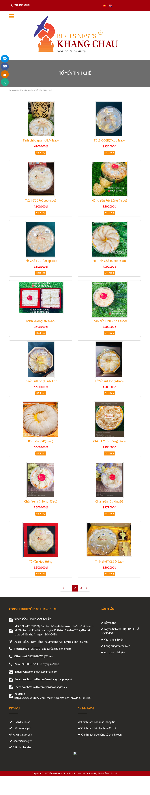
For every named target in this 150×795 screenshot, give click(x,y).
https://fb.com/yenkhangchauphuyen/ (49, 679)
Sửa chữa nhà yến (22, 741)
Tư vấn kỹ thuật (21, 722)
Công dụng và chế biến (117, 646)
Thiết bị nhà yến (22, 747)
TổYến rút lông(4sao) (109, 381)
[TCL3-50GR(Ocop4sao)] (109, 119)
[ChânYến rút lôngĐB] (109, 480)
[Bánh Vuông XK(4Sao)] (40, 297)
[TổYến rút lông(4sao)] (109, 359)
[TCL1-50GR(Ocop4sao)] (40, 179)
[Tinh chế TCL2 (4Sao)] (109, 539)
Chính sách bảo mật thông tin (98, 722)
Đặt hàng (40, 153)
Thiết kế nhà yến (22, 728)
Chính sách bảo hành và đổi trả (98, 728)
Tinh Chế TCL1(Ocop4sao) (41, 261)
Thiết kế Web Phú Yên (108, 773)
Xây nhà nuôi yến (22, 735)
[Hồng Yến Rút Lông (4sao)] (109, 179)
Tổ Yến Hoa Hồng (40, 562)
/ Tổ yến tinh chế (43, 91)
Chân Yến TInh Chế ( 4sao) (109, 321)
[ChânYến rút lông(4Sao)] (40, 480)
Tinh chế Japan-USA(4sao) (41, 140)
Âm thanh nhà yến (114, 652)
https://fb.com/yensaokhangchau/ (47, 687)
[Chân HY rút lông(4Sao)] (109, 420)
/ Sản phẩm (27, 91)
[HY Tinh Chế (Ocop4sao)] (109, 239)
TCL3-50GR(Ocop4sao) (109, 140)
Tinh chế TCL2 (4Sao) (109, 562)
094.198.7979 (21, 5)
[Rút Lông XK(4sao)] (40, 420)
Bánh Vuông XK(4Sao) (41, 321)
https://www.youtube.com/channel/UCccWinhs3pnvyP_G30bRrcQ (52, 698)
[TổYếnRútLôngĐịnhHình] (40, 359)
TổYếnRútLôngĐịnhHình (40, 381)
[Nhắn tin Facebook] (5, 66)
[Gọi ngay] (5, 82)
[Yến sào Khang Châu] (75, 35)
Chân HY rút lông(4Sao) (109, 441)
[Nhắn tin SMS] (5, 74)
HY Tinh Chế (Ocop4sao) (109, 261)
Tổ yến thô (110, 623)
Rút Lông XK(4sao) (40, 441)
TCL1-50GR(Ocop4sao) (40, 201)
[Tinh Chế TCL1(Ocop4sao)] (40, 239)
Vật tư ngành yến (113, 640)
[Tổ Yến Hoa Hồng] (40, 540)
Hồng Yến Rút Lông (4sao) (109, 201)
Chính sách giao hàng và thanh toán (101, 735)
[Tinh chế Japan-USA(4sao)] (40, 119)
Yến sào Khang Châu (58, 773)
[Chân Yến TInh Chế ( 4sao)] (109, 299)
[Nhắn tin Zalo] (5, 59)
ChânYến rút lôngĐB (109, 501)
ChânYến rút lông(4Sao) (40, 501)
